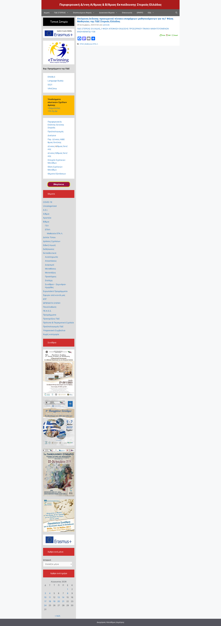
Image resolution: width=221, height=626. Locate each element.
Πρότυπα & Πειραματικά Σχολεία (58, 322)
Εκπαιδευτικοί (49, 253)
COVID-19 (47, 202)
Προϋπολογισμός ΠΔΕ (53, 326)
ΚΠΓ (45, 299)
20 (58, 601)
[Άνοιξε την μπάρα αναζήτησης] (176, 12)
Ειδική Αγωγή (49, 245)
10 (45, 597)
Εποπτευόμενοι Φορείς (82, 13)
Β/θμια (46, 222)
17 (45, 601)
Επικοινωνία (127, 13)
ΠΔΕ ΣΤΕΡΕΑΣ (60, 13)
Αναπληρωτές (51, 257)
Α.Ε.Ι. (45, 210)
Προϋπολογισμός (56, 131)
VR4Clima (52, 88)
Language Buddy (55, 81)
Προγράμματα (49, 315)
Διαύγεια (52, 135)
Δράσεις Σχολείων (51, 241)
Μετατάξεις (50, 272)
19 (54, 601)
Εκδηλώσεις (48, 249)
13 (59, 597)
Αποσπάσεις (51, 261)
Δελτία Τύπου (49, 237)
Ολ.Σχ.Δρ (53, 111)
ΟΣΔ (149, 13)
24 (45, 605)
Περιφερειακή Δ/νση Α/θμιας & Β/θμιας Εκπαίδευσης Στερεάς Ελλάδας (110, 4)
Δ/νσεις (51, 146)
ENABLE (51, 77)
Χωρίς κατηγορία (51, 334)
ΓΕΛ (47, 225)
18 (50, 601)
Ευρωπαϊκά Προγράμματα (55, 291)
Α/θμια (46, 214)
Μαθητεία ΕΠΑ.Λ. (91, 44)
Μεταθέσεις (50, 269)
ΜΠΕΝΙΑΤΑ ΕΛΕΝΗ (51, 303)
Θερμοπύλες (54, 108)
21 (63, 601)
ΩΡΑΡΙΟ (140, 13)
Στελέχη (48, 280)
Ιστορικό (47, 560)
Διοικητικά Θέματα (107, 13)
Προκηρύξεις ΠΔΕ (51, 319)
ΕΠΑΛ (82, 44)
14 (63, 597)
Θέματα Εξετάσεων (57, 174)
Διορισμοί (49, 265)
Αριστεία (47, 218)
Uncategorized (50, 206)
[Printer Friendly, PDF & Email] (168, 35)
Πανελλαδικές (49, 307)
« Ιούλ (57, 616)
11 (50, 597)
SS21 (50, 85)
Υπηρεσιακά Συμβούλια (54, 330)
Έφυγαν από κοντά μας (54, 295)
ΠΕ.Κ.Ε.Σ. (47, 311)
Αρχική (46, 13)
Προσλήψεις (50, 276)
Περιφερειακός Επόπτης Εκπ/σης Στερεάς (56, 125)
